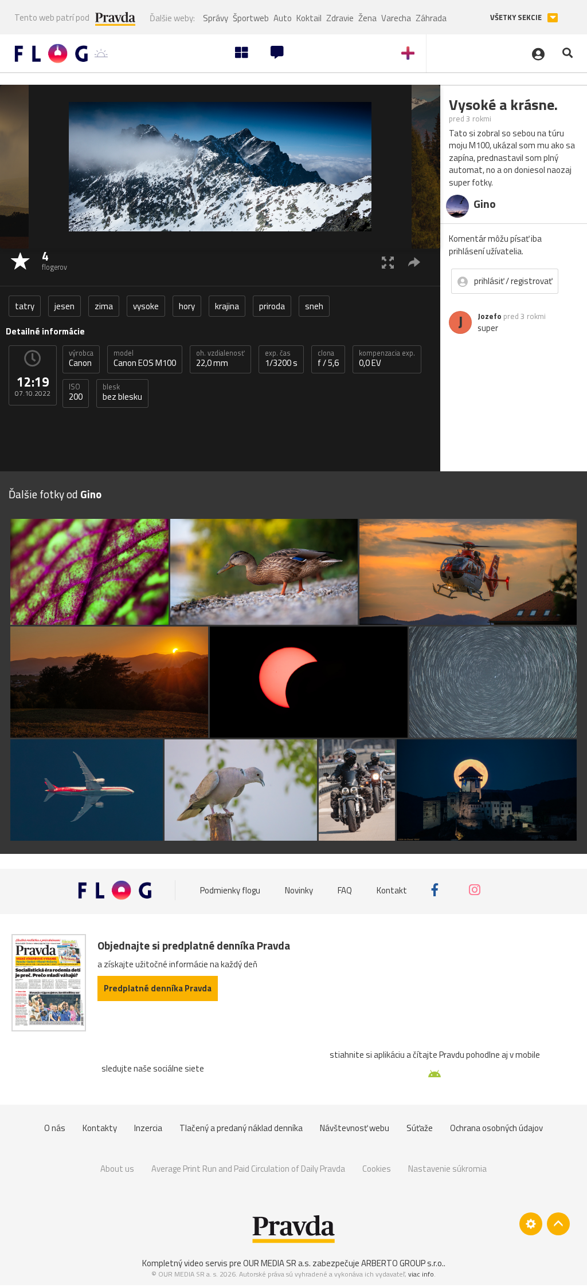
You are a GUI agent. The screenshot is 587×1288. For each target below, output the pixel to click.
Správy (215, 18)
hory (187, 306)
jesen (64, 306)
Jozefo (490, 316)
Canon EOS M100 (145, 358)
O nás (54, 1128)
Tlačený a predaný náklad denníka (241, 1128)
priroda (272, 306)
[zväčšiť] (388, 262)
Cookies (376, 1169)
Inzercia (148, 1128)
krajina (227, 306)
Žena (367, 18)
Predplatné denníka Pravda (158, 988)
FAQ (345, 889)
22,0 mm (220, 358)
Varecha (396, 18)
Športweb (251, 18)
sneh (314, 306)
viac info (421, 1274)
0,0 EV (387, 358)
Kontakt (392, 889)
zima (104, 306)
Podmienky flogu (230, 889)
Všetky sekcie (516, 17)
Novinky (299, 889)
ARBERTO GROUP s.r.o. (402, 1263)
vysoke (146, 306)
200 (76, 392)
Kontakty (100, 1128)
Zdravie (340, 18)
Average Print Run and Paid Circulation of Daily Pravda (248, 1169)
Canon (81, 358)
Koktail (309, 18)
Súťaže (419, 1128)
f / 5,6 (328, 358)
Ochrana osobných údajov (496, 1128)
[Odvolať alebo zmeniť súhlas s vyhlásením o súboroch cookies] (530, 1223)
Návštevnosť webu (354, 1128)
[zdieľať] (414, 262)
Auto (282, 18)
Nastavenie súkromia (447, 1169)
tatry (24, 306)
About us (117, 1169)
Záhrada (431, 18)
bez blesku (122, 392)
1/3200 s (281, 358)
